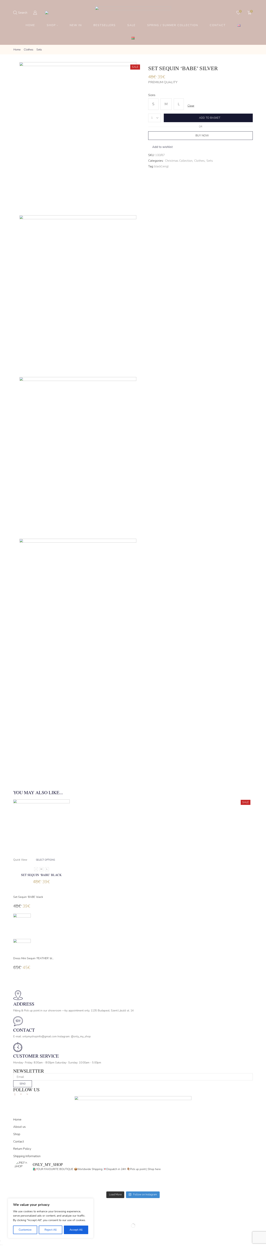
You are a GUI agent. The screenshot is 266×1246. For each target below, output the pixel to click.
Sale (131, 25)
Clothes (28, 49)
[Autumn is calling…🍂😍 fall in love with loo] (73, 1181)
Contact (218, 25)
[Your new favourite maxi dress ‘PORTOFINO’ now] (73, 1187)
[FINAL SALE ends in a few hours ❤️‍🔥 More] (192, 1181)
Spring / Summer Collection (172, 25)
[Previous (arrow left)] (0, 1244)
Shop (51, 25)
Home (30, 25)
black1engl (161, 166)
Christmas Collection (178, 161)
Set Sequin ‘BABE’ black (41, 875)
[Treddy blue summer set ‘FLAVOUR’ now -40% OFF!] (192, 1187)
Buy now (202, 135)
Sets (39, 49)
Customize (25, 1230)
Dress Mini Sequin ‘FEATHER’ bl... (33, 958)
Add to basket (209, 118)
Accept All (76, 1230)
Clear (191, 106)
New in (76, 25)
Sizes (151, 95)
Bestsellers (104, 25)
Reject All (51, 1230)
